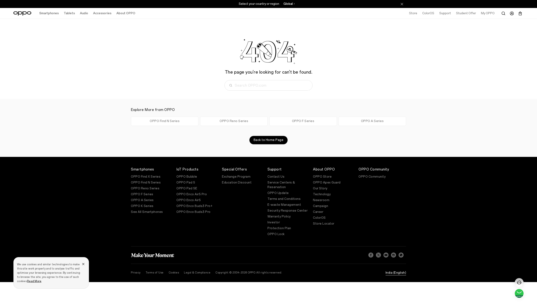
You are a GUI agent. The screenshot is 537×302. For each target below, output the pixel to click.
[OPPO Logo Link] (22, 13)
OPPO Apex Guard (327, 182)
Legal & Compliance (197, 272)
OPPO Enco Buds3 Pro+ (194, 206)
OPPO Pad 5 (185, 182)
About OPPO (125, 13)
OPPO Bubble (186, 176)
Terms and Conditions (284, 199)
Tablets (69, 13)
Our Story (320, 188)
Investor (273, 222)
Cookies (174, 272)
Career (318, 212)
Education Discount (237, 182)
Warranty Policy (279, 216)
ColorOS (319, 218)
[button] (519, 282)
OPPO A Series (372, 121)
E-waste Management (284, 205)
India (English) (396, 273)
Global (288, 4)
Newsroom (321, 200)
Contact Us (275, 176)
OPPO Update (278, 193)
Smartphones (49, 13)
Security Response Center (287, 210)
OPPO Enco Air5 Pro (191, 194)
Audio (84, 13)
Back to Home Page (269, 140)
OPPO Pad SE (186, 188)
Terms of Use (155, 272)
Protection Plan (279, 228)
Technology (322, 194)
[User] (511, 13)
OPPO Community (372, 176)
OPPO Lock (276, 234)
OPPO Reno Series (234, 121)
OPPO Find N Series (165, 121)
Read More (34, 281)
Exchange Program (236, 176)
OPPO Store (322, 176)
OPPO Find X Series (145, 176)
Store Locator (323, 223)
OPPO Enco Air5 (188, 200)
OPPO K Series (142, 206)
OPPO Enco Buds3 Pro (193, 212)
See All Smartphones (147, 212)
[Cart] (520, 13)
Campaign (320, 206)
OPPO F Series (303, 121)
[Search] (503, 13)
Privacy (136, 272)
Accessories (102, 13)
